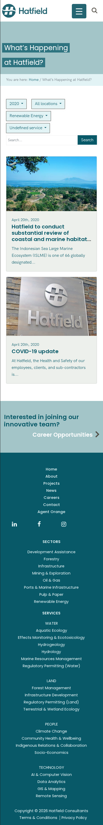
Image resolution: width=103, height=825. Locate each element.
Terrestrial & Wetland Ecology (51, 709)
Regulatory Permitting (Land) (51, 702)
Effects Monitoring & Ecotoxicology (51, 637)
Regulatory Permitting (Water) (51, 666)
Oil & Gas (51, 580)
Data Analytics (51, 781)
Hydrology (51, 651)
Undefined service (26, 128)
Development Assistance (51, 552)
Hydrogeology (51, 644)
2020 (15, 103)
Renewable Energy (27, 115)
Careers (51, 497)
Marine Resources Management (51, 658)
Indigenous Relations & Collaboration (51, 745)
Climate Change (51, 731)
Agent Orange (51, 511)
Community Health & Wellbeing (51, 738)
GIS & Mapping (51, 788)
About (51, 476)
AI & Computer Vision (51, 774)
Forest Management (51, 688)
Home (51, 469)
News (51, 490)
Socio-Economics (51, 752)
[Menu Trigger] (79, 11)
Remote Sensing (51, 795)
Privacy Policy (74, 817)
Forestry (51, 559)
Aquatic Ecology (51, 630)
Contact (51, 504)
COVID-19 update (35, 351)
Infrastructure (51, 566)
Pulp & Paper (51, 594)
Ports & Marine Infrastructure (51, 587)
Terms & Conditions (38, 817)
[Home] (24, 11)
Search (87, 140)
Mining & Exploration (51, 573)
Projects (51, 483)
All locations (46, 103)
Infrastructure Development (51, 695)
